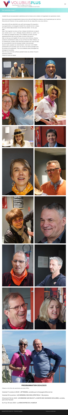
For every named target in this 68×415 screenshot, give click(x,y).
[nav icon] (65, 4)
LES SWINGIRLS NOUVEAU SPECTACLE (29, 395)
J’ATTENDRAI (24, 392)
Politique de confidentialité (51, 411)
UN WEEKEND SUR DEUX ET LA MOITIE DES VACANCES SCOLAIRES (38, 398)
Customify (20, 411)
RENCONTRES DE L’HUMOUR (28, 403)
